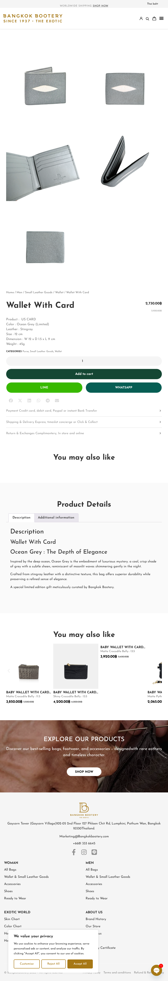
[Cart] (154, 18)
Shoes (8, 891)
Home (10, 292)
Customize (27, 963)
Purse (26, 351)
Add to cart (84, 374)
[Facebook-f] (74, 852)
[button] (161, 18)
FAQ (89, 955)
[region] (53, 951)
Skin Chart (12, 919)
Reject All (53, 963)
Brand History (96, 919)
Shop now (100, 6)
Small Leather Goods (38, 292)
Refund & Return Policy (149, 972)
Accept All (80, 963)
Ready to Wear (15, 898)
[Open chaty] (156, 970)
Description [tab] (21, 517)
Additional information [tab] (56, 517)
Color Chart (13, 926)
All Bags (10, 869)
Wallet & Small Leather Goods (26, 877)
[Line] (94, 852)
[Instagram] (84, 852)
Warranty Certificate (101, 948)
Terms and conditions (117, 972)
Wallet (59, 292)
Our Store (93, 926)
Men (19, 292)
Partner (91, 940)
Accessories (12, 884)
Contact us (94, 933)
